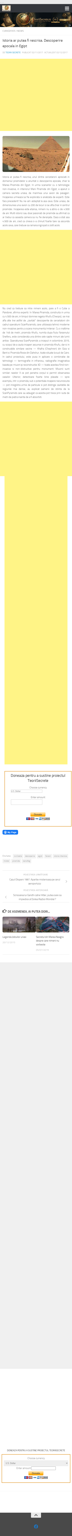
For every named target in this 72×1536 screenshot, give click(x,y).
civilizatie (18, 856)
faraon (48, 856)
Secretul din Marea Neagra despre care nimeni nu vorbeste (49, 940)
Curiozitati (9, 31)
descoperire (30, 856)
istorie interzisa (60, 856)
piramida (16, 861)
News (20, 31)
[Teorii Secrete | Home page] (7, 8)
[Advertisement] (36, 95)
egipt (40, 856)
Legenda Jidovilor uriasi (14, 936)
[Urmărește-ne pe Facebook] (36, 1526)
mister (6, 861)
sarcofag (26, 861)
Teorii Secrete (13, 52)
